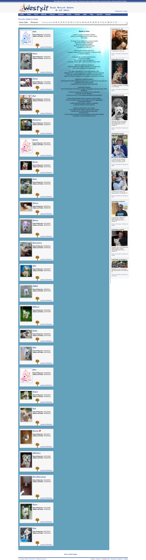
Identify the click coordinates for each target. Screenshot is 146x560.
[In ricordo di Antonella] (120, 268)
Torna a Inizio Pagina (70, 554)
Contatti (126, 559)
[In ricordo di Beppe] (120, 216)
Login (125, 11)
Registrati (118, 11)
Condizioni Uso (106, 559)
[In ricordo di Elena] (120, 84)
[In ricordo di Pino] (120, 190)
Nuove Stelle (23, 22)
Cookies (93, 559)
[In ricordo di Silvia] (120, 157)
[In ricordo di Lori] (120, 49)
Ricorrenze (34, 22)
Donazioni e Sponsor (117, 559)
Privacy (98, 559)
